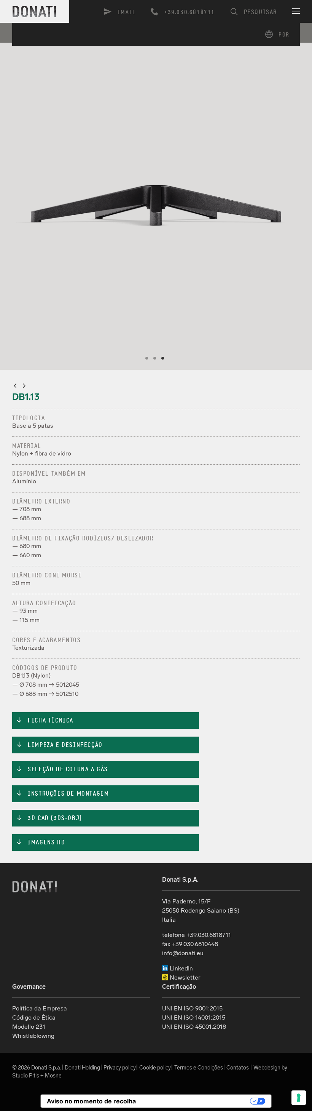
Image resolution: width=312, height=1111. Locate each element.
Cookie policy (155, 1067)
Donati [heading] (34, 11)
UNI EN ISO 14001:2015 (193, 1017)
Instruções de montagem (62, 794)
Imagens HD (40, 842)
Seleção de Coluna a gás (62, 769)
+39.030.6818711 (189, 12)
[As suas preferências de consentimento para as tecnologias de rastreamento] (298, 1097)
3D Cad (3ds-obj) (49, 818)
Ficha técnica (44, 720)
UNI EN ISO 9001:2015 (192, 1008)
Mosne (53, 1075)
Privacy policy (119, 1067)
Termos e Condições (198, 1067)
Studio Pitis (25, 1075)
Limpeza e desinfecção (59, 745)
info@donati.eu (183, 953)
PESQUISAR (260, 12)
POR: (280, 34)
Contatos (237, 1067)
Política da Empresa (39, 1008)
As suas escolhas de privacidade (196, 1101)
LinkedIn (180, 968)
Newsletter (184, 977)
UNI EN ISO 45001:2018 (194, 1026)
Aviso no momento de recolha (91, 1101)
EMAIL (127, 12)
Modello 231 (28, 1026)
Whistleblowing (33, 1035)
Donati (34, 887)
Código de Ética (34, 1017)
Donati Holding (82, 1067)
